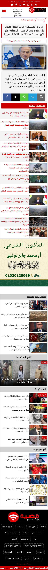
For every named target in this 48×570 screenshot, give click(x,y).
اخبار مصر (37, 558)
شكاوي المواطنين (13, 545)
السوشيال (8, 552)
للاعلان (27, 558)
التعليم (19, 552)
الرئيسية (41, 19)
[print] (41, 97)
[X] (15, 97)
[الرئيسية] (12, 5)
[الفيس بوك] (16, 5)
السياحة (40, 552)
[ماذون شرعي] (24, 262)
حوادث (40, 533)
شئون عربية (31, 526)
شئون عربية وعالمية (27, 19)
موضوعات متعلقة (37, 106)
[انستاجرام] (28, 5)
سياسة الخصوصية (14, 558)
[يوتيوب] (24, 5)
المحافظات (25, 539)
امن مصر (30, 552)
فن (33, 533)
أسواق (14, 539)
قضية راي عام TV (11, 533)
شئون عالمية (7, 526)
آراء (35, 539)
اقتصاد (43, 526)
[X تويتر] (20, 5)
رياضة (25, 533)
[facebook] (7, 97)
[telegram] (32, 97)
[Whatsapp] (32, 5)
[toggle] (4, 10)
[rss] (36, 5)
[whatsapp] (24, 97)
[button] (5, 374)
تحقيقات (20, 526)
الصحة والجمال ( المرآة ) (33, 545)
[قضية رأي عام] (37, 10)
